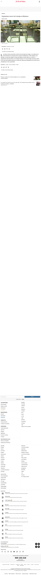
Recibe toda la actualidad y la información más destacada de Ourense (14, 537)
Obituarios (3, 468)
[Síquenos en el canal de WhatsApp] (20, 551)
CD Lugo (2, 481)
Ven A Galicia (23, 459)
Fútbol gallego (3, 486)
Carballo (23, 410)
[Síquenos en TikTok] (17, 551)
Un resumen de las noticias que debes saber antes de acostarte (13, 497)
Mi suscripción (3, 404)
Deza (22, 412)
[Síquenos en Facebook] (2, 551)
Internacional (3, 454)
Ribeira (17, 64)
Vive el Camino (24, 462)
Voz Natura (32, 564)
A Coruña (23, 403)
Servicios (2, 429)
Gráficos (2, 462)
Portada (2, 447)
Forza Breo (3, 484)
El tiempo (2, 471)
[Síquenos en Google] (23, 551)
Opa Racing (3, 479)
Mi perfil (2, 414)
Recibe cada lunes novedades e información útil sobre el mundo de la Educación (15, 505)
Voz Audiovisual (18, 564)
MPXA (18, 565)
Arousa (22, 407)
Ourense (23, 419)
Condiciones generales (25, 573)
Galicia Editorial (22, 565)
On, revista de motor (25, 476)
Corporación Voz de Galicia (5, 564)
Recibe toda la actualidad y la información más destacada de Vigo (13, 533)
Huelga (7, 64)
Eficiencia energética (5, 440)
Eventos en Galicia (4, 434)
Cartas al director (4, 421)
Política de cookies (18, 573)
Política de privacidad (12, 573)
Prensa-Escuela (37, 564)
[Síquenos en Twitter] (5, 551)
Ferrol (22, 414)
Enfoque (23, 461)
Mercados (23, 469)
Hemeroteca (3, 407)
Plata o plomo (24, 457)
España (2, 452)
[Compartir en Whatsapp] (2, 49)
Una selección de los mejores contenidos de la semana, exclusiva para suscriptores (16, 501)
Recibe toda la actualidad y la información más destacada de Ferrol (13, 525)
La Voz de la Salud (25, 447)
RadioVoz (22, 564)
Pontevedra (23, 421)
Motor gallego (3, 488)
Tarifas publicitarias (4, 428)
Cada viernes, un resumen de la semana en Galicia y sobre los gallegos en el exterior (16, 517)
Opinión (2, 455)
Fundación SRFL (12, 564)
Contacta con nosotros (5, 423)
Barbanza (23, 409)
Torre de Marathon (4, 475)
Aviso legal (6, 573)
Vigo (22, 424)
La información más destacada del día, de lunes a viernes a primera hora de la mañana (16, 493)
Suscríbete (3, 409)
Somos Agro (3, 464)
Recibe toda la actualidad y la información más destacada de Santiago (14, 530)
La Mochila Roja (24, 464)
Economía (3, 450)
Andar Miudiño (3, 482)
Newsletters (3, 415)
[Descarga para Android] (39, 544)
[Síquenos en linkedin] (11, 551)
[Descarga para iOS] (36, 544)
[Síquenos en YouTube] (14, 551)
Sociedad (2, 459)
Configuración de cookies (33, 573)
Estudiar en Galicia (25, 452)
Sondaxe (25, 564)
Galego (23, 399)
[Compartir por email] (5, 49)
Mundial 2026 (3, 474)
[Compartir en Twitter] (9, 49)
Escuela (22, 474)
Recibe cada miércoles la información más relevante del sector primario (14, 509)
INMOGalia (3, 433)
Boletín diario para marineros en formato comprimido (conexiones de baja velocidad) (16, 513)
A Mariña (23, 405)
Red (22, 455)
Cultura (2, 461)
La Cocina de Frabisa (25, 454)
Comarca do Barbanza (12, 64)
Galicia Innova (24, 466)
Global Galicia (24, 450)
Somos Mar (3, 466)
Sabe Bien (23, 448)
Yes (22, 473)
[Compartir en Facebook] (7, 49)
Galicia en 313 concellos (26, 426)
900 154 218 (20, 558)
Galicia (2, 448)
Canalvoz (28, 564)
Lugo (22, 417)
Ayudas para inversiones (5, 442)
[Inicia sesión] (39, 1)
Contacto (2, 436)
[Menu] (1, 1)
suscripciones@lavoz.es (20, 560)
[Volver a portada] (20, 1)
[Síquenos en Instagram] (8, 551)
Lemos (22, 416)
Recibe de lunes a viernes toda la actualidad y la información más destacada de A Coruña (16, 521)
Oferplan (2, 431)
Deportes (2, 457)
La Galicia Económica (5, 469)
